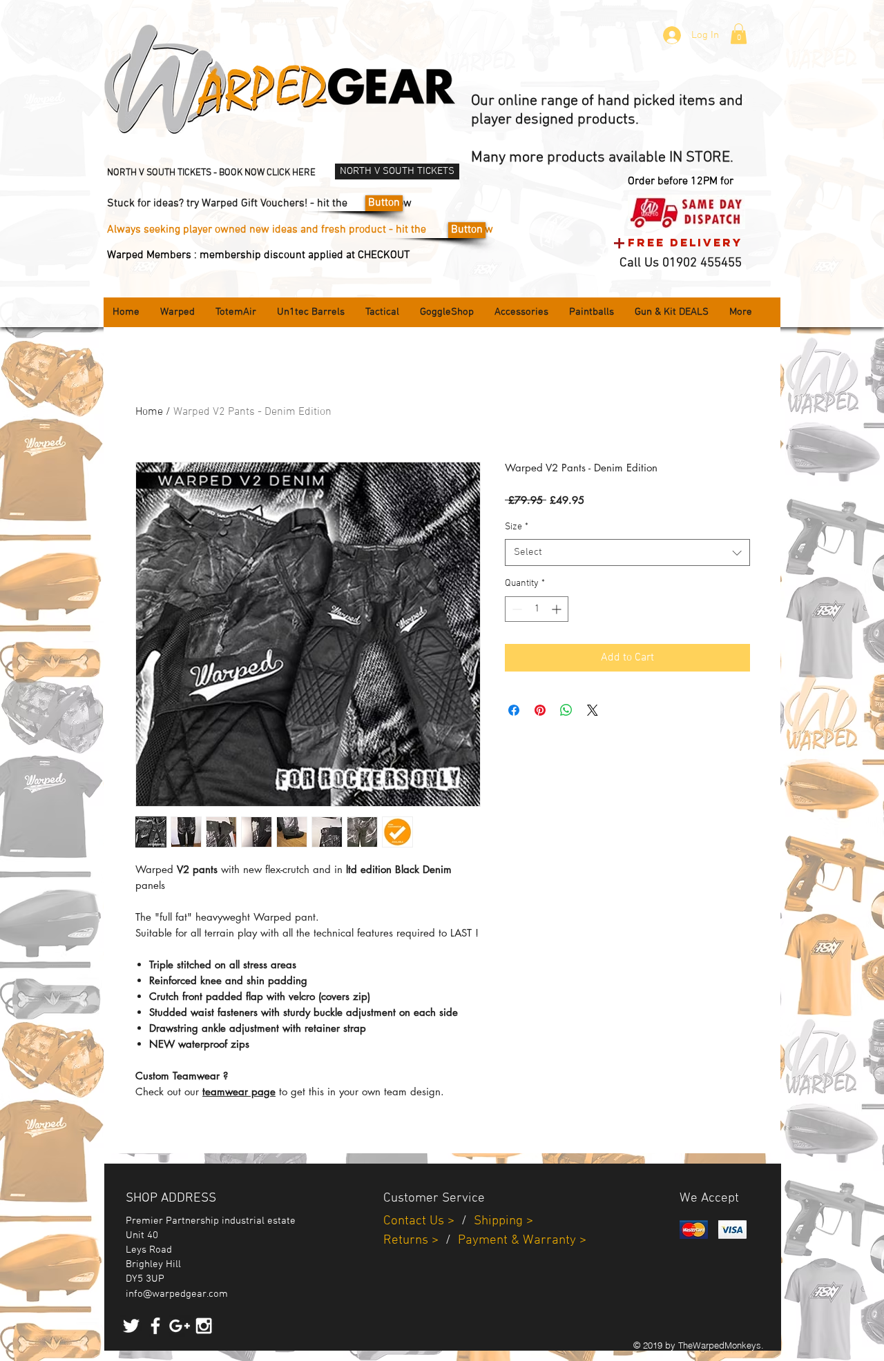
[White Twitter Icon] (131, 1326)
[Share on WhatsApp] (566, 710)
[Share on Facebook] (514, 710)
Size (516, 527)
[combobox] (627, 552)
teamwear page (239, 1091)
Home (149, 412)
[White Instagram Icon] (204, 1326)
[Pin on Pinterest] (540, 710)
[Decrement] (515, 609)
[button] (738, 33)
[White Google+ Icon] (180, 1326)
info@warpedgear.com (177, 1294)
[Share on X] (592, 710)
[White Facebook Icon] (155, 1326)
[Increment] (557, 609)
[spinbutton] (536, 609)
